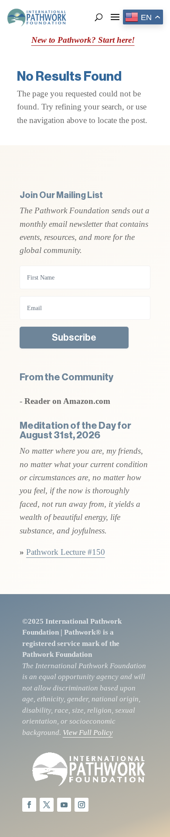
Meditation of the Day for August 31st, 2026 (75, 430)
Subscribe (74, 337)
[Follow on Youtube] (64, 805)
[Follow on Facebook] (29, 805)
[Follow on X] (47, 805)
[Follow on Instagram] (81, 805)
